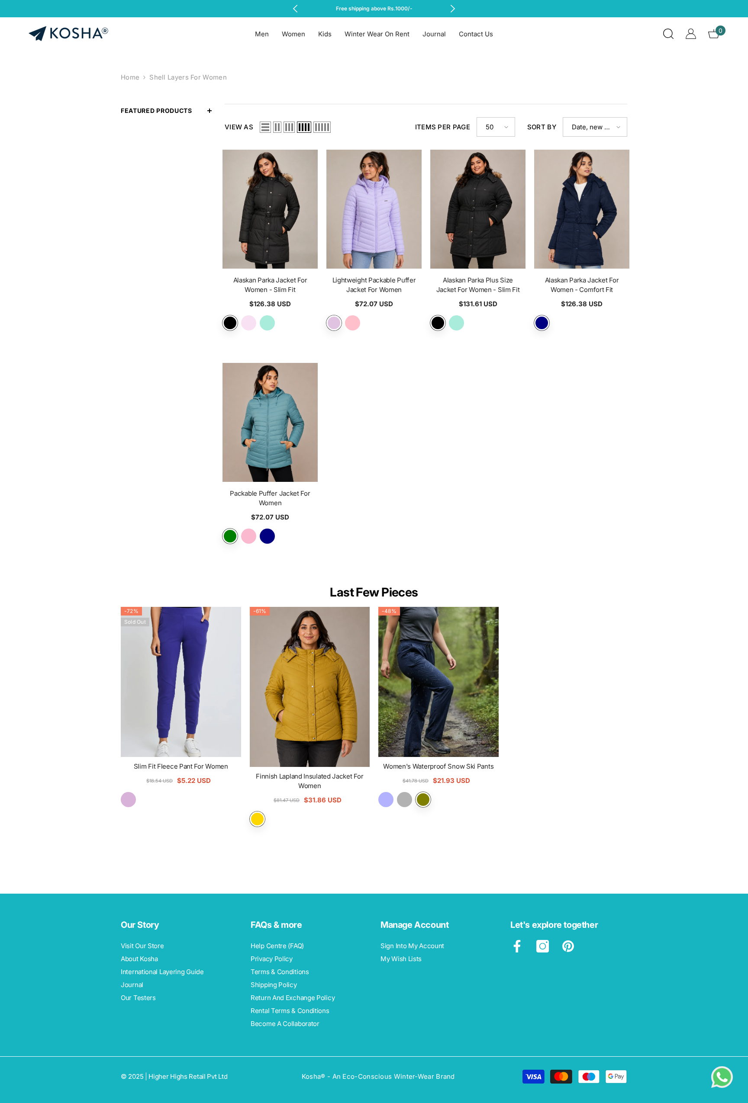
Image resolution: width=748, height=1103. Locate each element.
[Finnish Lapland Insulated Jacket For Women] (310, 687)
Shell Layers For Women (188, 77)
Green (230, 536)
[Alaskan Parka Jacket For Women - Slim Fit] (270, 209)
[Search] (668, 33)
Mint (267, 322)
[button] (265, 127)
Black (230, 322)
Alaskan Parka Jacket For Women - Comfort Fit (582, 285)
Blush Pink (248, 322)
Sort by (541, 127)
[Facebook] (517, 946)
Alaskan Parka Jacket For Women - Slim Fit (270, 285)
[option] (374, 8)
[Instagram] (542, 946)
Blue (385, 799)
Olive (423, 799)
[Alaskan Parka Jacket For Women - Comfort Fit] (581, 209)
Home (130, 77)
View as (239, 127)
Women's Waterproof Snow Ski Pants (438, 766)
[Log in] (691, 34)
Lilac (334, 322)
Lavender (248, 536)
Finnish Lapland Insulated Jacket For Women (309, 781)
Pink (352, 322)
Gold (257, 819)
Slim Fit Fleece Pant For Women (181, 766)
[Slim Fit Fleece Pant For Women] (181, 682)
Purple (128, 799)
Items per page (442, 127)
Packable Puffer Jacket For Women (270, 498)
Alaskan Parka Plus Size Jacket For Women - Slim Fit (478, 285)
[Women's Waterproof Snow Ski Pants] (438, 682)
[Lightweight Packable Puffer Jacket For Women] (374, 209)
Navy (541, 322)
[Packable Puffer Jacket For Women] (270, 422)
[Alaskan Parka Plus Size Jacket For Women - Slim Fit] (478, 209)
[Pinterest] (568, 946)
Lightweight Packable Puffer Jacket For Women (374, 285)
